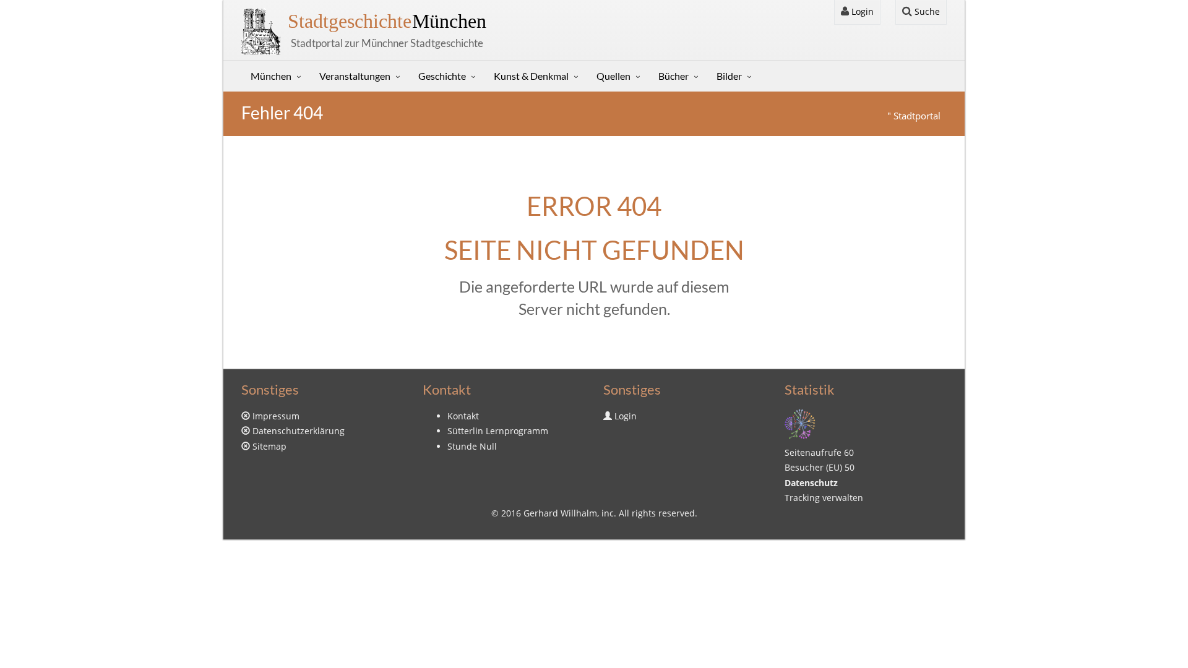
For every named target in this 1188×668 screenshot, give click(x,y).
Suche (926, 11)
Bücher (673, 76)
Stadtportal (916, 115)
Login (861, 11)
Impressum (275, 416)
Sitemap (269, 446)
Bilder (729, 76)
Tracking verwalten (824, 497)
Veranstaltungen (354, 76)
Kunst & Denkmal (531, 76)
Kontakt (463, 416)
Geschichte (442, 76)
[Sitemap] (800, 423)
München (387, 21)
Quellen (613, 76)
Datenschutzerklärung (298, 431)
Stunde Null (472, 446)
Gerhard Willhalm (560, 513)
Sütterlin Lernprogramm (497, 431)
